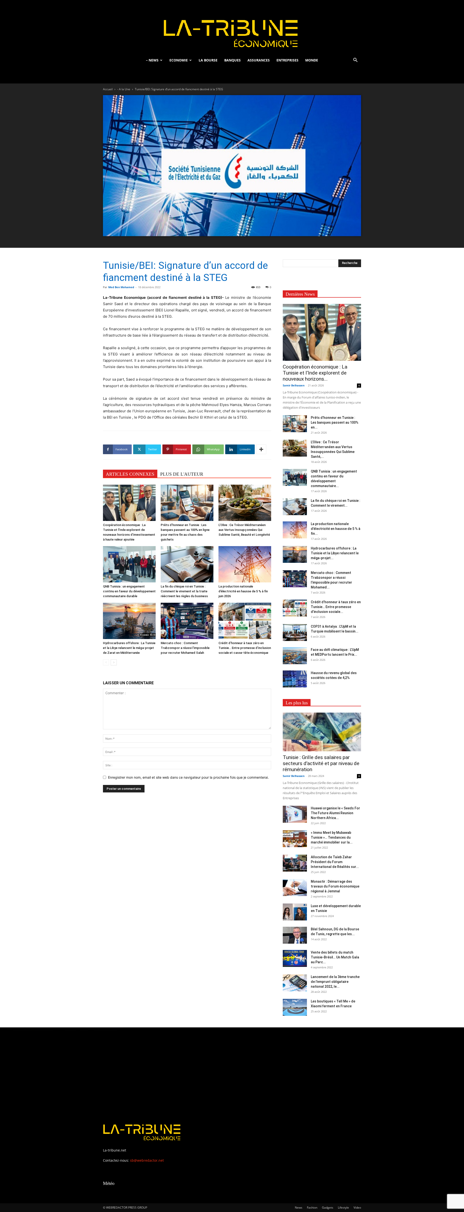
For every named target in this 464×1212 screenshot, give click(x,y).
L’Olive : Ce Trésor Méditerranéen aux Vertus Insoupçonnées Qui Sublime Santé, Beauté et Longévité (244, 529)
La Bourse (208, 60)
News (298, 1207)
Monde (311, 60)
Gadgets (327, 1207)
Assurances (258, 60)
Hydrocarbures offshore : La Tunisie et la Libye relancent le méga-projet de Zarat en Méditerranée (129, 648)
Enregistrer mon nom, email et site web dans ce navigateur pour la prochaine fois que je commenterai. (188, 777)
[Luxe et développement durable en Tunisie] (295, 911)
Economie (178, 60)
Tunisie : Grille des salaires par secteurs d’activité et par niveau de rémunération (321, 763)
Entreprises (287, 60)
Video (357, 1207)
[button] (355, 60)
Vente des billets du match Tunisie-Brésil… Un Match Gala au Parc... (335, 957)
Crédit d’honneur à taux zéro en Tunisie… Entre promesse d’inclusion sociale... (336, 607)
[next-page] (114, 662)
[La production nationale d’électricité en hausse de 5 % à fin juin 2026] (244, 564)
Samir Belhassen (293, 385)
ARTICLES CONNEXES (130, 474)
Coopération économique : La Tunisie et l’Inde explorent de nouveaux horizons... (315, 373)
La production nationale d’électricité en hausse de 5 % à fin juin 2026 (243, 591)
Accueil (108, 89)
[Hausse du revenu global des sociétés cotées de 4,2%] (295, 678)
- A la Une (123, 89)
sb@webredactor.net (147, 1160)
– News (152, 60)
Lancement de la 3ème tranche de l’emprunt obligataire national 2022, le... (335, 981)
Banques (232, 60)
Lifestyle (343, 1207)
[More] (261, 449)
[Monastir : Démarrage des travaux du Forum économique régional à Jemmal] (295, 887)
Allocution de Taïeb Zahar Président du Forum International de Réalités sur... (335, 862)
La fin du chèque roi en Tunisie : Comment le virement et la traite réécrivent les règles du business (184, 591)
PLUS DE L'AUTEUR (181, 474)
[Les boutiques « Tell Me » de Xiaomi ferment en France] (295, 1007)
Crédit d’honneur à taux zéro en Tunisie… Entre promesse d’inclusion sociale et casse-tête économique (244, 648)
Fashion (312, 1207)
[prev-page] (106, 662)
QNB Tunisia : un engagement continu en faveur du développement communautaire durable (129, 591)
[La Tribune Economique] (232, 27)
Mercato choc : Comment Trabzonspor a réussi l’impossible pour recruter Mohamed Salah (185, 648)
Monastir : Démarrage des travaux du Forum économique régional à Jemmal (335, 886)
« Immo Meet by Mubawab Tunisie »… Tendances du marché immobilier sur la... (332, 837)
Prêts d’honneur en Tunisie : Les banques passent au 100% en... (334, 422)
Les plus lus (297, 702)
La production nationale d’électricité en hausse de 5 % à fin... (335, 528)
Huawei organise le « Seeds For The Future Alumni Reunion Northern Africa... (335, 813)
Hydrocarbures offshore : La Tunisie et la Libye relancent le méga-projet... (335, 553)
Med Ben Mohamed (121, 287)
